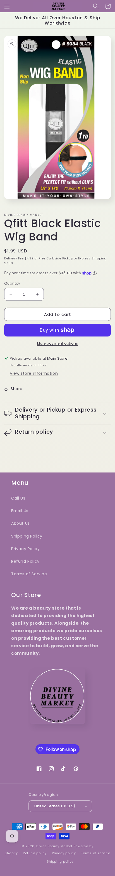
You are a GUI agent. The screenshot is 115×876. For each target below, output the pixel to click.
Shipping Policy (26, 536)
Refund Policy (25, 561)
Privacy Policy (25, 549)
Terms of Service (29, 574)
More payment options (57, 343)
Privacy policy (64, 853)
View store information (34, 373)
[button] (7, 6)
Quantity (12, 283)
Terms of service (95, 853)
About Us (20, 523)
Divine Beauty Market (55, 846)
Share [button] (17, 389)
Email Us (19, 511)
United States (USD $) (54, 806)
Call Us (18, 498)
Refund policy (35, 853)
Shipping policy (60, 861)
